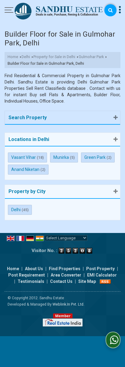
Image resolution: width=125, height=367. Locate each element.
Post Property (100, 268)
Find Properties (64, 268)
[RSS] (105, 281)
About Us (34, 268)
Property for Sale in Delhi (54, 56)
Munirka (61, 157)
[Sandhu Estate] (59, 12)
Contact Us (61, 281)
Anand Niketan (25, 169)
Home (13, 56)
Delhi (26, 56)
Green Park (95, 157)
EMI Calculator (102, 275)
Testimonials (31, 281)
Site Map (87, 281)
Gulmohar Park (91, 56)
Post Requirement (26, 275)
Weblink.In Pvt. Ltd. (68, 304)
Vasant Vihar (23, 157)
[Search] (110, 10)
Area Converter (66, 275)
